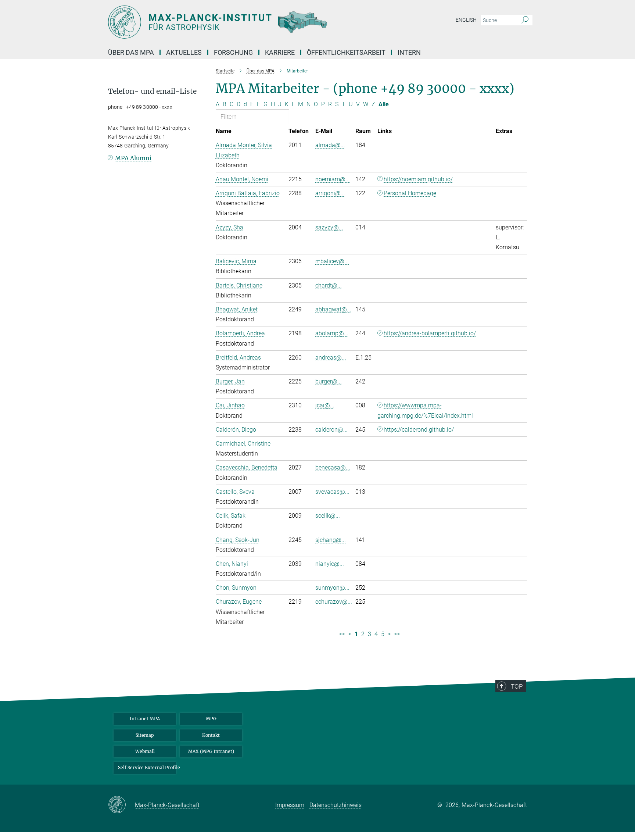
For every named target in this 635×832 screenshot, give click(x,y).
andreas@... (330, 357)
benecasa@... (332, 467)
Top (517, 686)
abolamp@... (331, 333)
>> (397, 634)
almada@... (330, 145)
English (466, 20)
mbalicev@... (332, 261)
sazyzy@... (329, 227)
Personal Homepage (410, 193)
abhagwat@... (333, 309)
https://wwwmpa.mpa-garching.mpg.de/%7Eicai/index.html (425, 410)
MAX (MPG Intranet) (211, 751)
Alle (384, 104)
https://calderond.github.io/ (419, 429)
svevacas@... (332, 491)
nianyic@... (329, 563)
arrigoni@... (330, 193)
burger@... (328, 381)
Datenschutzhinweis (335, 804)
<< (342, 634)
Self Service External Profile (147, 767)
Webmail (145, 751)
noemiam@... (332, 179)
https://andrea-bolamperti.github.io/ (430, 333)
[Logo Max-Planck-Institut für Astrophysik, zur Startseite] (246, 22)
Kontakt (211, 735)
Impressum (289, 804)
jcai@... (324, 405)
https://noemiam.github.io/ (418, 179)
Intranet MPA (145, 718)
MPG (211, 718)
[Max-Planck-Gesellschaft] (121, 805)
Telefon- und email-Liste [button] (152, 91)
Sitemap (145, 735)
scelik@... (327, 515)
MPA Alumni (133, 158)
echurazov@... (333, 601)
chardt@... (328, 285)
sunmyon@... (332, 587)
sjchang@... (330, 539)
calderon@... (331, 429)
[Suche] (524, 20)
